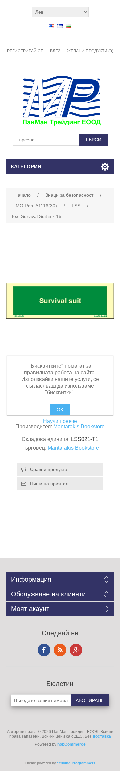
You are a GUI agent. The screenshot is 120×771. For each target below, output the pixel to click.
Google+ (76, 650)
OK (60, 409)
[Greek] (60, 26)
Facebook (44, 650)
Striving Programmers (76, 763)
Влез (55, 51)
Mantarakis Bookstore (79, 426)
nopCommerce (71, 744)
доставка (102, 736)
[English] (51, 26)
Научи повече (60, 421)
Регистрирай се (25, 51)
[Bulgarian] (69, 26)
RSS (60, 650)
